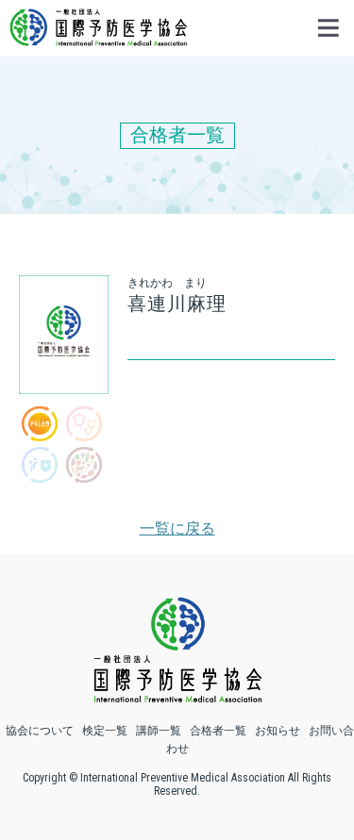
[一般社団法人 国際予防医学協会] (98, 37)
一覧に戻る (177, 528)
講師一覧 (158, 730)
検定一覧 (104, 730)
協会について (40, 730)
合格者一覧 (218, 730)
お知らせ (277, 730)
